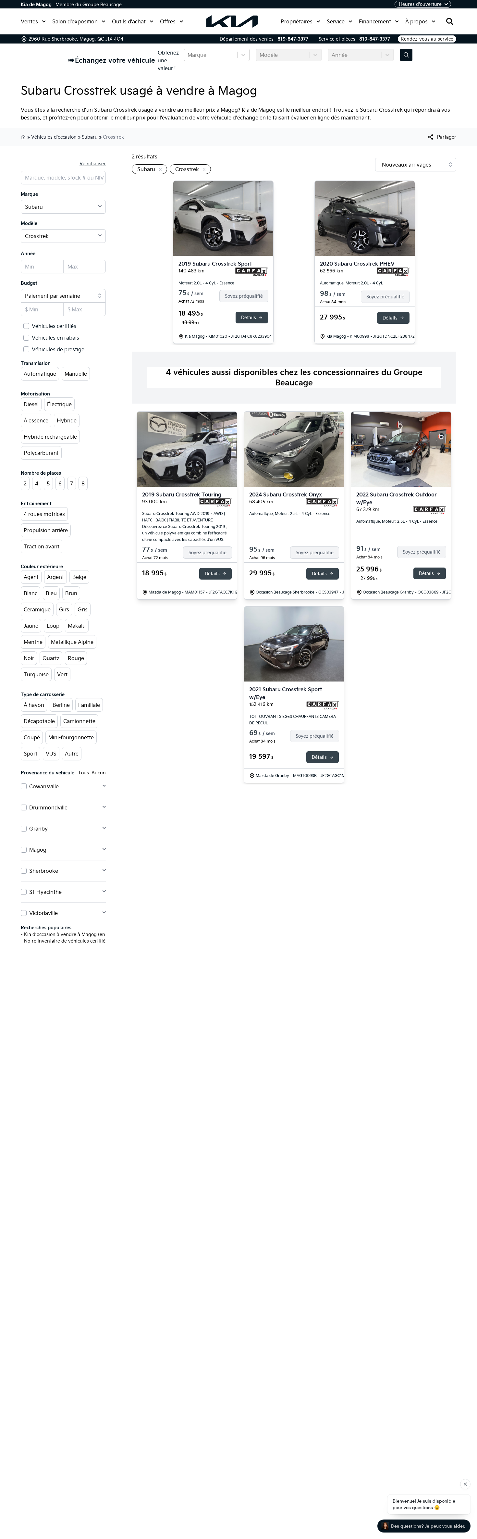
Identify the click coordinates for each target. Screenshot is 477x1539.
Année (28, 253)
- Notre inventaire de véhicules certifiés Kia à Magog (79, 941)
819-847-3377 (292, 39)
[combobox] (188, 55)
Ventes (29, 21)
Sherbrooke (43, 870)
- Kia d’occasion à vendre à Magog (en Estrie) (70, 934)
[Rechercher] (449, 21)
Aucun (99, 773)
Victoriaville (43, 913)
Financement (375, 21)
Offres (168, 21)
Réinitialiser (93, 163)
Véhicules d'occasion (54, 137)
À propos (416, 21)
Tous (83, 773)
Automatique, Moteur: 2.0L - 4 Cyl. (351, 283)
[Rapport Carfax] (251, 272)
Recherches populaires (46, 927)
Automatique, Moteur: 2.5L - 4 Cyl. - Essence (289, 513)
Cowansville (44, 786)
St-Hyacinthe (45, 891)
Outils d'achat (129, 21)
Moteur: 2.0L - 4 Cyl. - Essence (206, 283)
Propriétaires (296, 21)
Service (336, 21)
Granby (38, 828)
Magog (37, 849)
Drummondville (48, 807)
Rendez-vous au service (427, 39)
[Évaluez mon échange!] (406, 55)
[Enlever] (159, 170)
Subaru (90, 137)
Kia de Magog (36, 4)
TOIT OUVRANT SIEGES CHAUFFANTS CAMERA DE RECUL (292, 720)
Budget (29, 283)
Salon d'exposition (75, 21)
